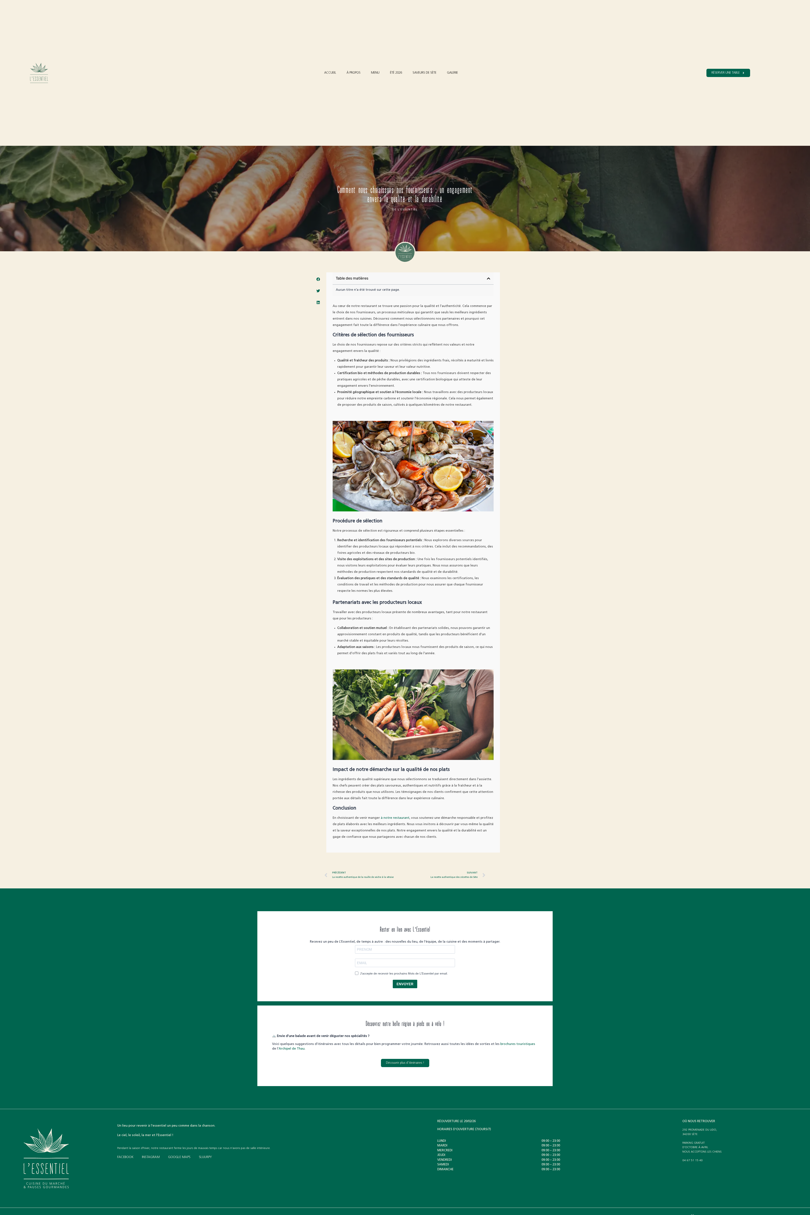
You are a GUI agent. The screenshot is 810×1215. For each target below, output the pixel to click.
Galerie (452, 72)
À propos (353, 72)
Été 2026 (396, 72)
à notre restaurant (395, 818)
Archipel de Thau (292, 1048)
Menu (375, 72)
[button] (318, 279)
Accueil (330, 72)
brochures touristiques (517, 1044)
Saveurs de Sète (424, 72)
